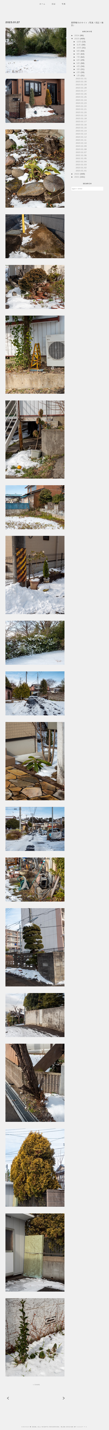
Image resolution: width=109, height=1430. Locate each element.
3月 (79, 69)
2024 (77, 35)
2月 (79, 72)
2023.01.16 (81, 125)
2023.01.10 (81, 143)
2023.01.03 (81, 165)
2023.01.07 (81, 152)
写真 (64, 4)
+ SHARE (36, 1385)
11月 (79, 45)
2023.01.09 (81, 146)
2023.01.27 (81, 91)
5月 (79, 63)
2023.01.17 (81, 121)
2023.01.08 (81, 149)
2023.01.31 (81, 78)
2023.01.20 (81, 112)
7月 (79, 57)
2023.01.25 (81, 97)
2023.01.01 (81, 171)
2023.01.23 (81, 103)
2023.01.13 (81, 134)
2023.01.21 (81, 109)
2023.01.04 (81, 162)
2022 (77, 174)
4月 (79, 66)
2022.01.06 (81, 155)
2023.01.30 (81, 82)
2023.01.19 (81, 115)
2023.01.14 (81, 131)
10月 (79, 48)
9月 (79, 51)
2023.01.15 (81, 128)
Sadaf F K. (82, 1427)
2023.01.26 (81, 94)
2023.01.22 (81, 106)
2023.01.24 (81, 100)
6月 (79, 60)
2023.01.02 (81, 168)
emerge (26, 1427)
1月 (79, 75)
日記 (54, 4)
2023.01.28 (81, 88)
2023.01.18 (81, 118)
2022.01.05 (81, 158)
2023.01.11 (81, 140)
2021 (77, 177)
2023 (77, 39)
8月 (79, 54)
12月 (79, 42)
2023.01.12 (81, 137)
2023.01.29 (81, 85)
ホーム (42, 4)
